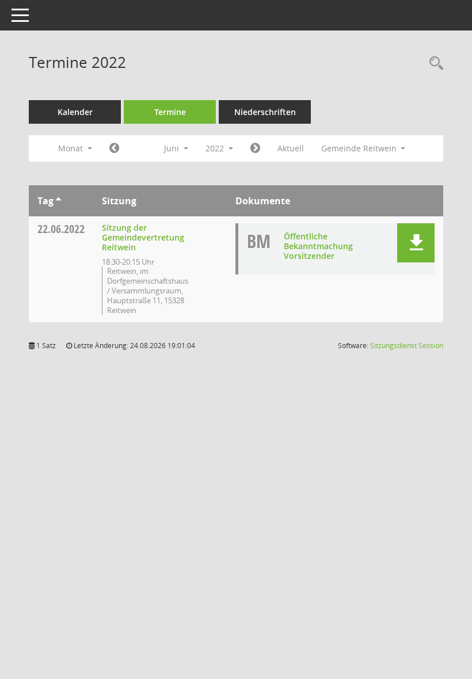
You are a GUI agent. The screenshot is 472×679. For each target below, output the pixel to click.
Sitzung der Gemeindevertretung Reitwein (143, 237)
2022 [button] (215, 148)
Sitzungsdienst (406, 345)
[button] (416, 242)
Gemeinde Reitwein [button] (360, 148)
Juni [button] (172, 148)
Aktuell (290, 148)
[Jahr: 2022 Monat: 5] (114, 148)
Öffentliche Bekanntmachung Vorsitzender (318, 246)
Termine (170, 111)
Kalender (75, 111)
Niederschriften (265, 111)
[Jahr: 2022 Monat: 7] (255, 148)
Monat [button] (71, 148)
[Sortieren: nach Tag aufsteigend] (58, 200)
